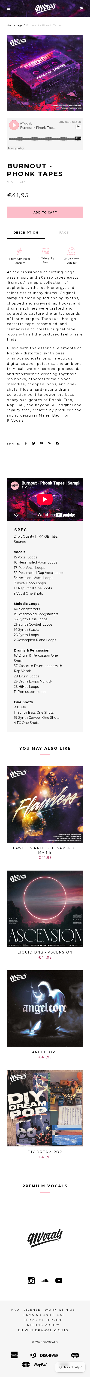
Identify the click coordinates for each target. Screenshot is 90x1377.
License (32, 1309)
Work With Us (60, 1309)
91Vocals (50, 1342)
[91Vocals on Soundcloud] (45, 1281)
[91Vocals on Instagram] (31, 1281)
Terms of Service (43, 1320)
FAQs (64, 232)
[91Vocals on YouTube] (58, 1281)
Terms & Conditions (43, 1315)
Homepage (15, 25)
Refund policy (43, 1325)
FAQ (15, 1309)
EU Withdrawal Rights (43, 1330)
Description (26, 232)
